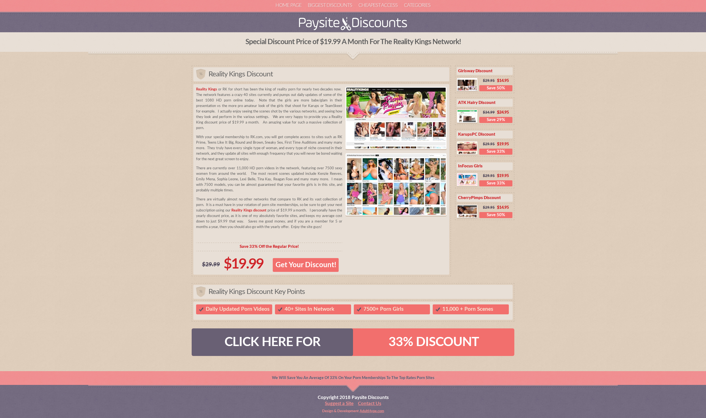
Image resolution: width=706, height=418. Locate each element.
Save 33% (496, 151)
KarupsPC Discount (476, 134)
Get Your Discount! (306, 265)
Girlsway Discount (475, 71)
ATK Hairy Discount (477, 103)
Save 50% (496, 88)
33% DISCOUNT (434, 342)
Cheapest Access (378, 5)
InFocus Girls (470, 166)
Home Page (288, 5)
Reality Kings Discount (240, 74)
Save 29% (496, 120)
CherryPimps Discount (479, 198)
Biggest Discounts (330, 5)
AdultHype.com (372, 411)
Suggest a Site (339, 403)
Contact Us (369, 403)
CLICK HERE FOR (272, 342)
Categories (417, 5)
